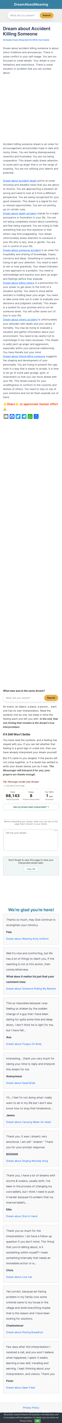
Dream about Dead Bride (20, 1082)
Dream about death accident (20, 213)
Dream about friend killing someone (24, 356)
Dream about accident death (20, 180)
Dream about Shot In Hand (21, 1216)
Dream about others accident (20, 319)
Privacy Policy (31, 1407)
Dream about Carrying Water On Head (28, 1122)
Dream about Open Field (20, 1387)
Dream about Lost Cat (19, 1276)
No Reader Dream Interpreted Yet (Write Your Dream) (26, 40)
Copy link (31, 869)
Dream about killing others (18, 282)
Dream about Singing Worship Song (27, 1160)
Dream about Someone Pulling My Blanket (31, 988)
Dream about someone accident (22, 250)
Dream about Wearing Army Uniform (27, 938)
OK (37, 1421)
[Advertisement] (31, 110)
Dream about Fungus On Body (24, 1043)
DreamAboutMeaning (31, 4)
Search (47, 15)
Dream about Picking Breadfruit (24, 1332)
